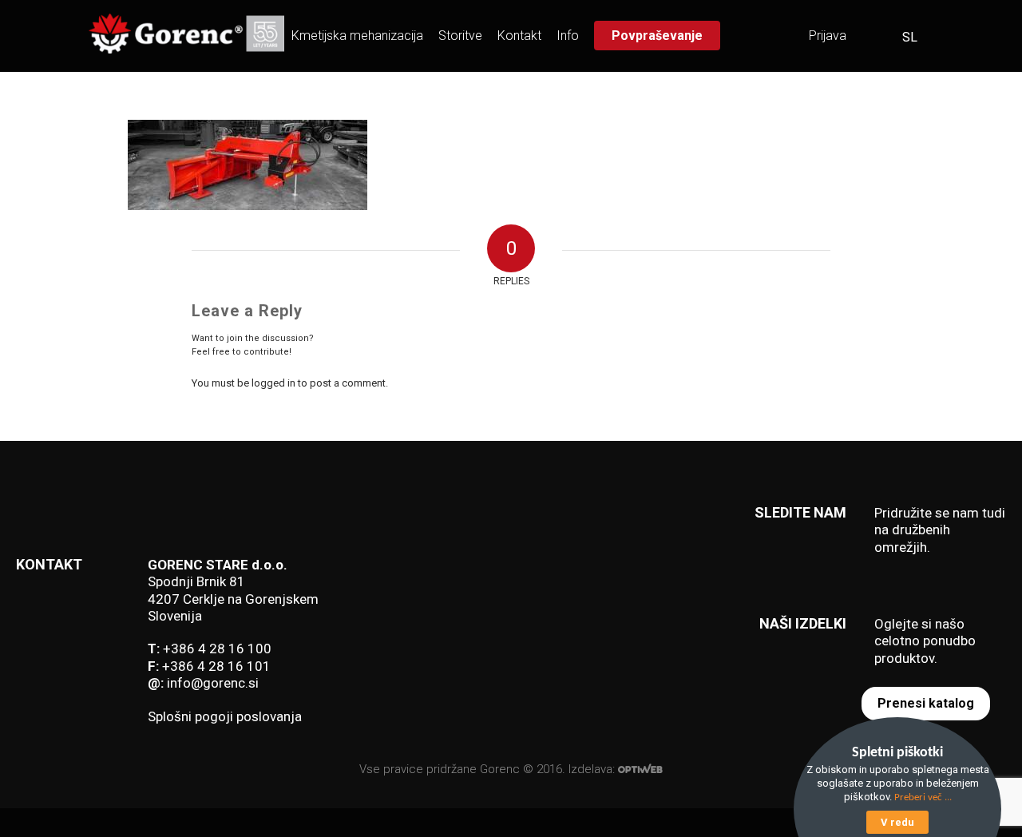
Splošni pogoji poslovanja (225, 716)
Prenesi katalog (925, 703)
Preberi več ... (923, 797)
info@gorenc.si (213, 683)
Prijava (827, 35)
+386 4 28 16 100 (217, 649)
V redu (897, 822)
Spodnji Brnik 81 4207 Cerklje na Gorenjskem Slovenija (233, 598)
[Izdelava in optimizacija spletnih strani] (641, 769)
